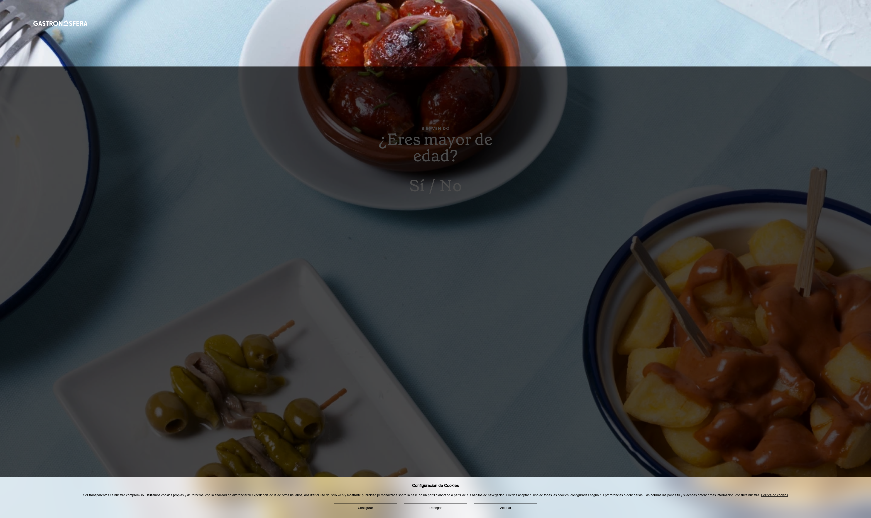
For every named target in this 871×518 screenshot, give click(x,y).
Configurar (365, 508)
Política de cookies (774, 495)
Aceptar (505, 508)
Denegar (435, 508)
